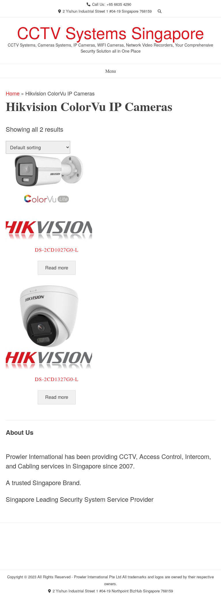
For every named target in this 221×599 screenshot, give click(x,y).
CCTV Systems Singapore (110, 32)
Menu (110, 71)
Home (13, 93)
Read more (56, 267)
